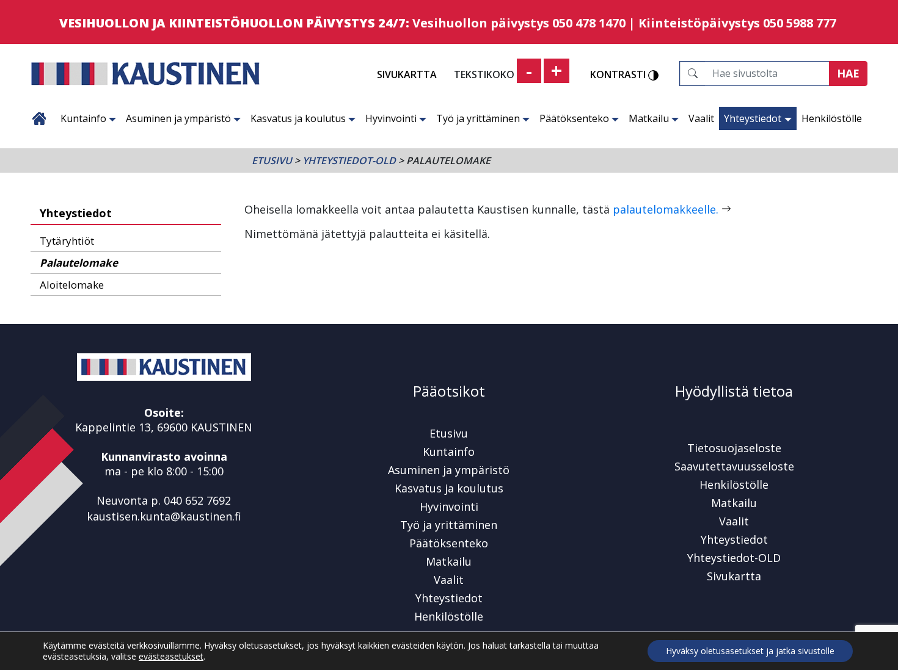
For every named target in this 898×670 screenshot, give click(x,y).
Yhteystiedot (752, 118)
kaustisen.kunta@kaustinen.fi (164, 516)
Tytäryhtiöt (67, 241)
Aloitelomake (72, 285)
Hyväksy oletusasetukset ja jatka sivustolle (750, 651)
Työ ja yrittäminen (478, 118)
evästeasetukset (171, 656)
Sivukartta (407, 74)
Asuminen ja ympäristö (178, 118)
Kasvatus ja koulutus (298, 118)
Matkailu (649, 118)
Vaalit (701, 118)
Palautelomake (79, 263)
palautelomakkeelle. (665, 209)
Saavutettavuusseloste (734, 466)
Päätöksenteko (574, 118)
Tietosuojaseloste (734, 448)
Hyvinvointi (391, 118)
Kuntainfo (83, 118)
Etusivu (39, 118)
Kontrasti (619, 75)
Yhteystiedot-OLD (349, 160)
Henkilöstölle (831, 118)
